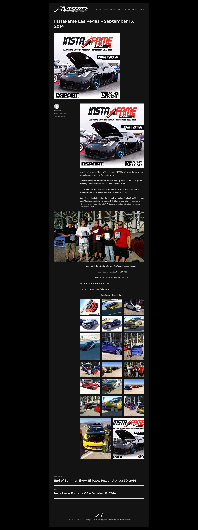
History (106, 9)
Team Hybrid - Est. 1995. (75, 520)
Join (141, 9)
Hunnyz (120, 9)
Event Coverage (59, 116)
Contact (134, 9)
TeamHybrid (58, 110)
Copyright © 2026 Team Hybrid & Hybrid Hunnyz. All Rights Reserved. (108, 520)
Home (98, 9)
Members (113, 9)
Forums (127, 9)
